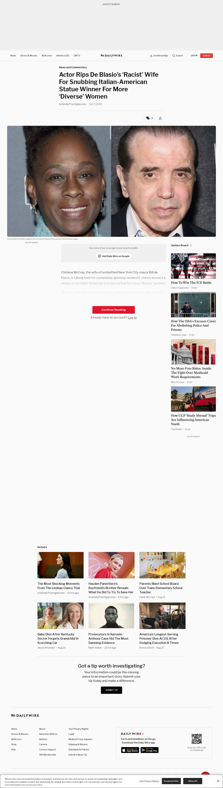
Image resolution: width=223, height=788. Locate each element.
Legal (71, 734)
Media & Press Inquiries (80, 739)
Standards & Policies (78, 749)
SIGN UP (206, 56)
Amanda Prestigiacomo (72, 104)
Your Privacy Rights (78, 729)
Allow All (192, 781)
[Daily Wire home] (111, 55)
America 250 (62, 55)
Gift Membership (47, 754)
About (42, 729)
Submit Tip (112, 690)
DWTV (77, 55)
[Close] (218, 781)
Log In (132, 317)
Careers (43, 744)
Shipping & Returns (78, 744)
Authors (43, 739)
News (13, 55)
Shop (13, 744)
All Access (47, 55)
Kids (13, 749)
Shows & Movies (28, 55)
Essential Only (171, 781)
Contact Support (47, 749)
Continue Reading (113, 309)
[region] (111, 781)
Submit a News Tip (77, 754)
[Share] (160, 118)
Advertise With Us (48, 734)
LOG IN (194, 55)
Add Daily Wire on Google (116, 256)
